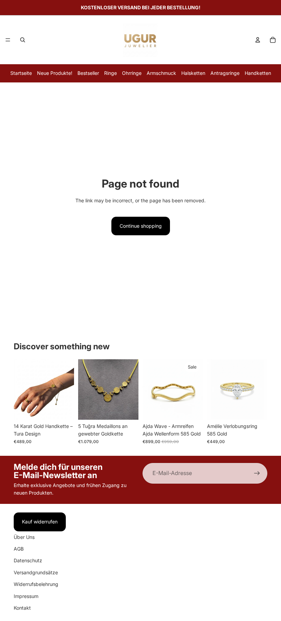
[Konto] (257, 39)
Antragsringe (225, 73)
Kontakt (22, 608)
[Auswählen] (257, 409)
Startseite (21, 73)
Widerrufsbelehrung (36, 584)
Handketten (258, 73)
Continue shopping (141, 226)
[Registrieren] (257, 473)
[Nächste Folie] (66, 389)
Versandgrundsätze (36, 572)
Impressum (26, 596)
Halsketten (193, 73)
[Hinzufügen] (63, 409)
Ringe (110, 73)
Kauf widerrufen (40, 521)
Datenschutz (28, 561)
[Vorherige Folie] (21, 389)
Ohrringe (132, 73)
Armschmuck (161, 73)
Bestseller (88, 73)
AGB (19, 549)
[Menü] (8, 40)
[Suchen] (22, 39)
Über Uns (24, 537)
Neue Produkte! (54, 73)
